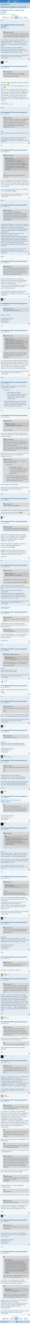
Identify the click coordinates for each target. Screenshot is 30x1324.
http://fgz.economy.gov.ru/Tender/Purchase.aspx (12, 743)
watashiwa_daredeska (10, 654)
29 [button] (18, 17)
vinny (6, 71)
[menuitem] (2, 4)
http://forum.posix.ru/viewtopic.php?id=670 (16, 783)
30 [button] (21, 17)
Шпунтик (7, 155)
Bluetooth (7, 104)
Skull (6, 117)
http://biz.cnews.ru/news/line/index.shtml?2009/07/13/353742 (11, 800)
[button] (3, 18)
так (13, 397)
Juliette (6, 706)
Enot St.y (12, 104)
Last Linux (3, 787)
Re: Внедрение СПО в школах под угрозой (12, 25)
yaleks (6, 459)
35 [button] (24, 17)
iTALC (13, 392)
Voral (6, 1225)
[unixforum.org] (15, 1)
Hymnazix (7, 32)
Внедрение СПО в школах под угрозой (12, 11)
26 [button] (11, 17)
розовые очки (6, 640)
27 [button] (13, 17)
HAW (6, 420)
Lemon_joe (3, 104)
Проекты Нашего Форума (10, 190)
